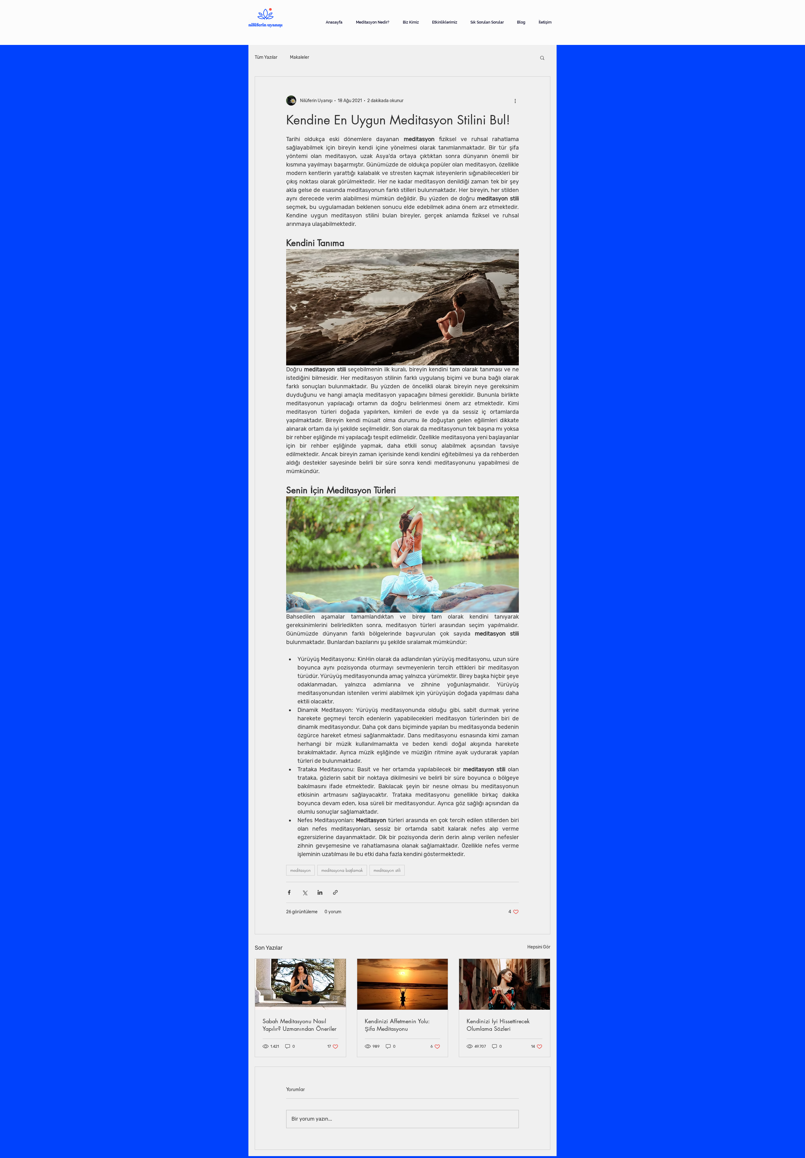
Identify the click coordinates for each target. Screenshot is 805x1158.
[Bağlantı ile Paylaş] (335, 892)
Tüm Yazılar (266, 57)
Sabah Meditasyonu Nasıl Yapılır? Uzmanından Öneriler (299, 1024)
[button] (542, 57)
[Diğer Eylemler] (515, 100)
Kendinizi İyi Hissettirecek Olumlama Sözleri (498, 1024)
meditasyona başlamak (342, 870)
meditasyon (300, 870)
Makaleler (299, 57)
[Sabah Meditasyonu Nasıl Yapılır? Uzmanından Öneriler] (300, 984)
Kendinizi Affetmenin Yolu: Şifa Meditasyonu (397, 1024)
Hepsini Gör (538, 947)
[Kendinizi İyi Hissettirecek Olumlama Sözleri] (504, 984)
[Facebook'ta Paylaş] (289, 892)
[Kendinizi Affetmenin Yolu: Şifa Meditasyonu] (402, 984)
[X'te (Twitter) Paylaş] (305, 892)
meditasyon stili (387, 870)
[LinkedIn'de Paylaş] (320, 892)
